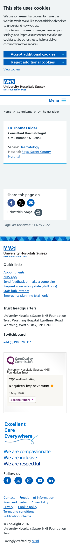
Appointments (14, 272)
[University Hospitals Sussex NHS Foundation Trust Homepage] (25, 85)
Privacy (8, 507)
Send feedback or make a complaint (29, 282)
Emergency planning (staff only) (26, 295)
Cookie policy (27, 507)
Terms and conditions (19, 511)
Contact (9, 498)
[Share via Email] (31, 203)
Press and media (15, 502)
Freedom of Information (36, 498)
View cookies (12, 69)
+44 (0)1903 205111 (18, 342)
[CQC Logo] (20, 363)
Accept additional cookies (33, 54)
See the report (20, 399)
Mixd (35, 541)
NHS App (10, 277)
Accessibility (39, 502)
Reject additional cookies (33, 62)
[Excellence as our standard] (25, 251)
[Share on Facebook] (11, 203)
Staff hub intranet (16, 291)
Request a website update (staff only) (30, 286)
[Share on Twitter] (21, 203)
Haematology (29, 147)
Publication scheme (17, 516)
